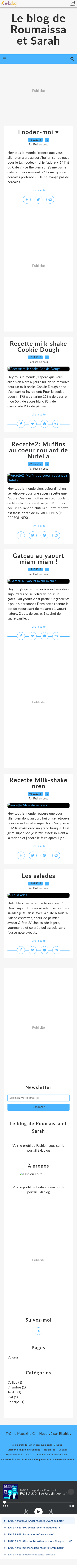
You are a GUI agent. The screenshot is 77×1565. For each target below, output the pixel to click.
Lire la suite (38, 190)
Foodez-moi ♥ (38, 132)
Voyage (12, 1357)
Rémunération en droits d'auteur (52, 1454)
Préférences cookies (65, 1459)
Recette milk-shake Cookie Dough (38, 347)
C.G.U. (29, 1454)
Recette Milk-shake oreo (38, 783)
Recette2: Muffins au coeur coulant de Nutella (38, 451)
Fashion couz (45, 1145)
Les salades (38, 876)
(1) (14, 1382)
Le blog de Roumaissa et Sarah (38, 30)
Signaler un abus (14, 1454)
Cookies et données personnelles (35, 1459)
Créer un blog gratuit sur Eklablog (24, 1450)
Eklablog (65, 1434)
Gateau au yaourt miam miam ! (38, 559)
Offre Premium (8, 1459)
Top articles (49, 1450)
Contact (63, 1450)
